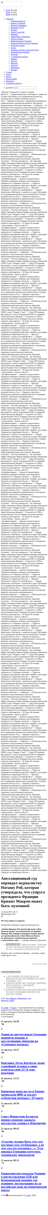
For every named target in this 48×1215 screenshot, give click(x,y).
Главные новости (18, 21)
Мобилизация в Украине (21, 41)
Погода (14, 61)
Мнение (14, 63)
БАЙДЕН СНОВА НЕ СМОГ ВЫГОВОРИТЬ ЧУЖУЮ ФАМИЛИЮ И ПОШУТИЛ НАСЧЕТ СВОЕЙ (26, 992)
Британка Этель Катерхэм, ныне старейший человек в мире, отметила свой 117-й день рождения (23, 1067)
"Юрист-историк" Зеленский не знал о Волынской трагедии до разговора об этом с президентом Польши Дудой (26, 946)
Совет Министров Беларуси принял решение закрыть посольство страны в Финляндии (23, 1120)
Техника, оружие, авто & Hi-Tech (25, 50)
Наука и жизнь (17, 39)
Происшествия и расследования (24, 43)
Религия (14, 54)
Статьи (9, 72)
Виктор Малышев (39, 964)
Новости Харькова (18, 25)
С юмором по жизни (19, 57)
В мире (14, 30)
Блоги (8, 74)
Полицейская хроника (20, 52)
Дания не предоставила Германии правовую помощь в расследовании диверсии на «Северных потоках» (23, 1039)
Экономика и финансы (20, 37)
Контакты (10, 81)
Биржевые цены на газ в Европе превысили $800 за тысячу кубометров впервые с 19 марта (22, 1095)
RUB (8, 15)
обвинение (22, 998)
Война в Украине (18, 23)
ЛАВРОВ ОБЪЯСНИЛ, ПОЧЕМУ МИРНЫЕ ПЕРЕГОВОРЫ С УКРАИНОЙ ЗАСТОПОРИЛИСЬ (26, 985)
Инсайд (14, 70)
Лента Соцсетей (17, 32)
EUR (8, 12)
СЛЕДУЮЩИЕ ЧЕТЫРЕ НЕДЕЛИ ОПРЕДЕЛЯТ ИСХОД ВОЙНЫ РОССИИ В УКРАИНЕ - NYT (25, 978)
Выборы (14, 34)
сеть (29, 998)
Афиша (14, 59)
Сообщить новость (14, 83)
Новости (10, 19)
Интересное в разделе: (11, 972)
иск (7, 998)
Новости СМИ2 (7, 1000)
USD (8, 10)
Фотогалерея (11, 79)
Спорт (13, 48)
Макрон (13, 998)
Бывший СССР (17, 28)
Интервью (15, 68)
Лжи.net (14, 65)
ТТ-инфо (27, 1195)
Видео (8, 77)
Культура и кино (18, 45)
